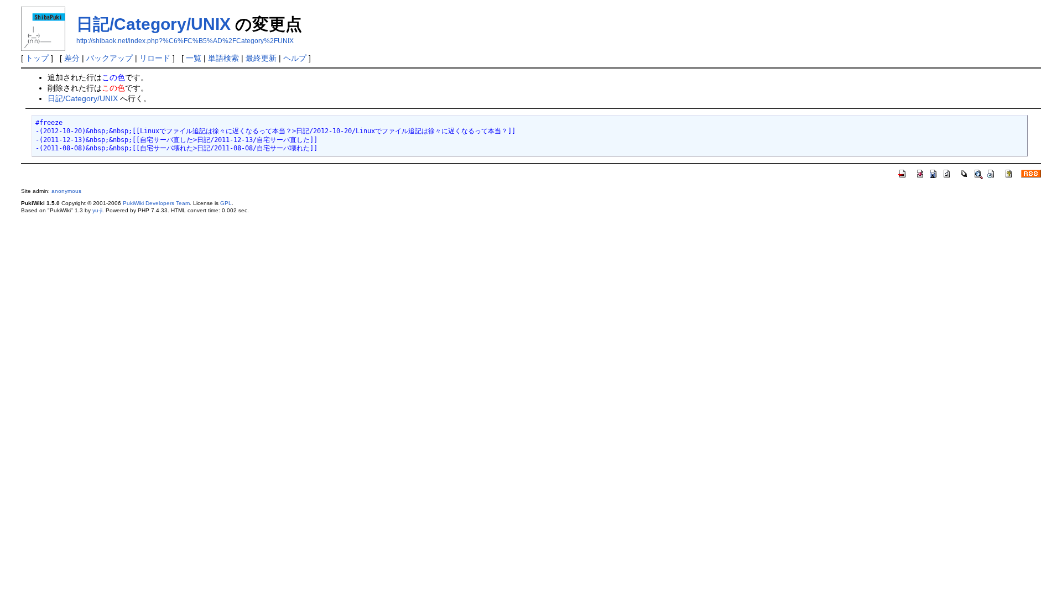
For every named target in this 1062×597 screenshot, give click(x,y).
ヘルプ (294, 58)
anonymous (66, 191)
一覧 (193, 58)
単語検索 (223, 58)
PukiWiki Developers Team (156, 203)
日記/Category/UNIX (153, 24)
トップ (37, 58)
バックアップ (109, 58)
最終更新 (261, 58)
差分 (72, 58)
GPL (226, 203)
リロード (154, 58)
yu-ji (97, 210)
